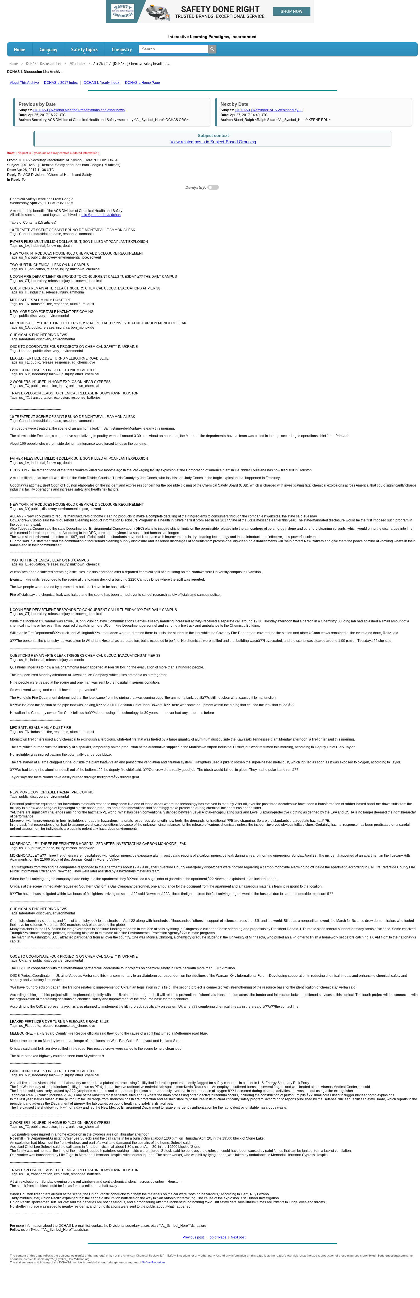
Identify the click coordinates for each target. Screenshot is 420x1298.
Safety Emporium (153, 1262)
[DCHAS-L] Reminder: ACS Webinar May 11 (269, 110)
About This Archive (24, 83)
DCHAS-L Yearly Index (101, 83)
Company (48, 49)
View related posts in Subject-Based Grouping (213, 142)
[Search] (212, 49)
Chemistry (122, 49)
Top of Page (217, 1237)
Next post (238, 1237)
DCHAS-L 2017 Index (61, 83)
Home (19, 49)
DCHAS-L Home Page (142, 83)
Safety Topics (84, 49)
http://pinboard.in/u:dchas (101, 215)
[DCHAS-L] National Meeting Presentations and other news (79, 110)
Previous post (193, 1237)
